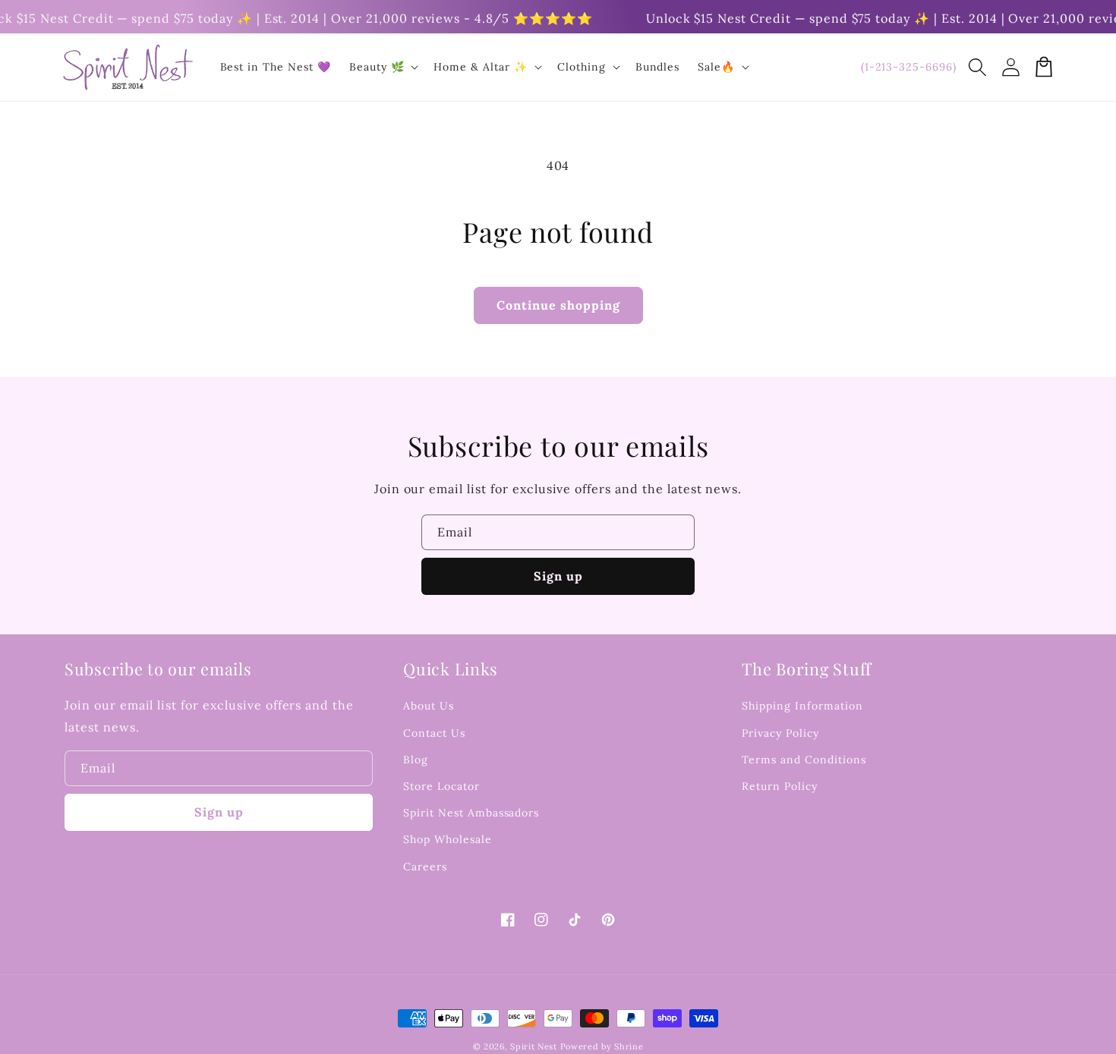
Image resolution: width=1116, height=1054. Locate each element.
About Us (428, 706)
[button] (977, 66)
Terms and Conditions (803, 759)
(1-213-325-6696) (909, 67)
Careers (425, 866)
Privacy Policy (780, 733)
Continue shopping (558, 305)
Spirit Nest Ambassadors (471, 813)
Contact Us (434, 733)
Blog (415, 759)
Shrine (628, 1046)
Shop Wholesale (447, 839)
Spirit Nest (533, 1046)
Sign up (558, 576)
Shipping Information (802, 706)
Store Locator (441, 786)
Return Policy (779, 786)
